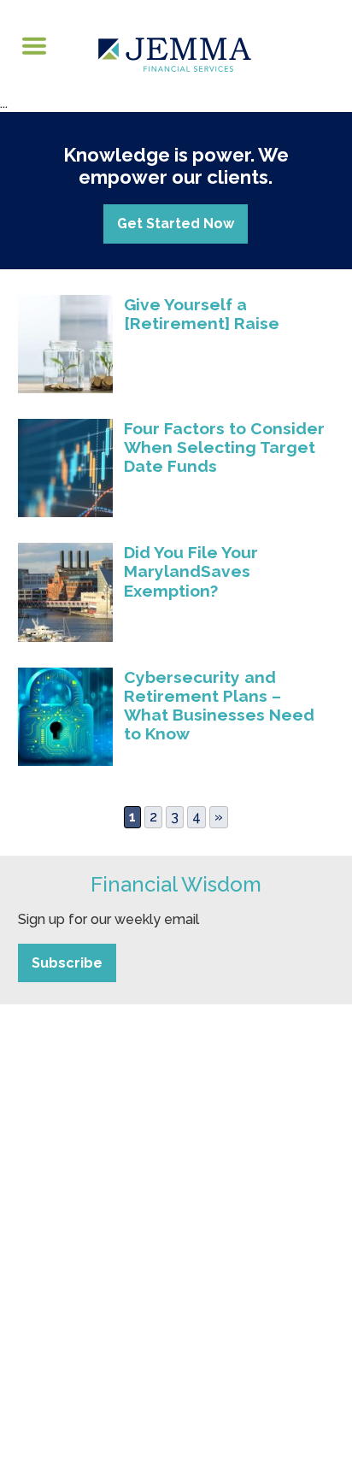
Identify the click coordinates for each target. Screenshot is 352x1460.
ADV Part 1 (56, 1328)
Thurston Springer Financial (240, 1131)
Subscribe (67, 963)
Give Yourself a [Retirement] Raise (201, 314)
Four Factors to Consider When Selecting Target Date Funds (224, 447)
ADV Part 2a (131, 1328)
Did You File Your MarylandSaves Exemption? (191, 571)
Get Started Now (175, 223)
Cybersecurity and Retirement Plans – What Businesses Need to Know (219, 705)
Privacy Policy (216, 1328)
